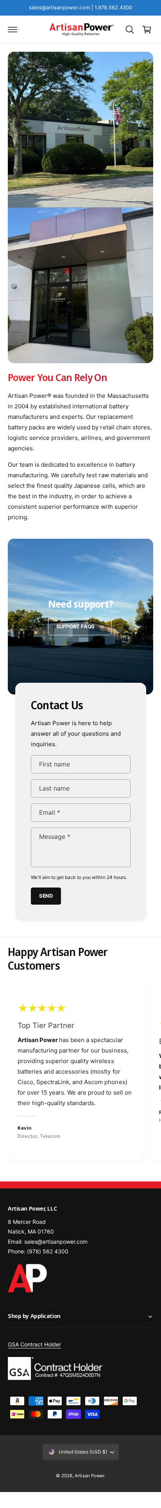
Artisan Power (89, 1475)
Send (45, 896)
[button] (12, 29)
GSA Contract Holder (34, 1344)
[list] (80, 1072)
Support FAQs (75, 626)
